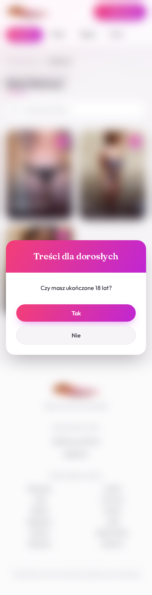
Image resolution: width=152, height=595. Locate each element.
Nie (76, 335)
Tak (76, 313)
